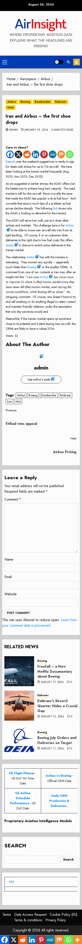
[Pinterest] (44, 154)
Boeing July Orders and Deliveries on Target (56, 740)
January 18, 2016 (36, 130)
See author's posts (39, 379)
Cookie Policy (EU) (63, 914)
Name (8, 559)
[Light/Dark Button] (59, 62)
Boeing (25, 102)
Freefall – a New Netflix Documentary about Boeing (54, 671)
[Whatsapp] (69, 154)
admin (13, 130)
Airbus (11, 102)
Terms (6, 914)
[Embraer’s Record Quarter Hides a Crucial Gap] (19, 706)
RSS (11, 882)
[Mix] (61, 154)
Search (15, 845)
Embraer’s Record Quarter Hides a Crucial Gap (57, 705)
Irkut (10, 107)
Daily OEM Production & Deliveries (59, 800)
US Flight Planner (22, 773)
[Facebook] (10, 154)
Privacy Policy (55, 920)
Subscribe (76, 62)
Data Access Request (30, 914)
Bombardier (43, 102)
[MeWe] (52, 154)
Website (10, 594)
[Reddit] (27, 154)
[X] (18, 154)
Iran (9, 401)
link (55, 208)
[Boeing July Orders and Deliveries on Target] (19, 740)
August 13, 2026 (52, 716)
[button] (4, 62)
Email (8, 576)
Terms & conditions (28, 920)
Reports (10, 161)
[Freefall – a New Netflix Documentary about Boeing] (19, 671)
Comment (12, 499)
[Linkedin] (35, 154)
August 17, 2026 (52, 682)
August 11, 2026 (52, 748)
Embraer (60, 102)
